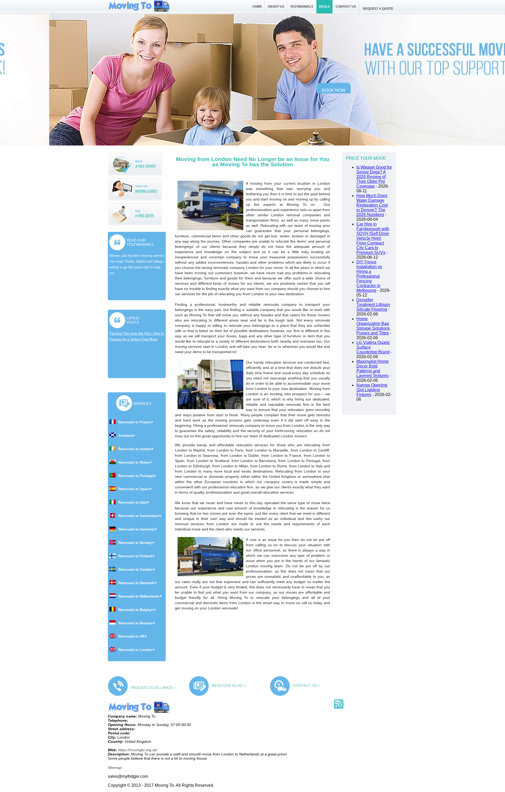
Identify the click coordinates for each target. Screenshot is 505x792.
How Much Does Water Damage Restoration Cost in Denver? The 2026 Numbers (372, 205)
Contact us (346, 6)
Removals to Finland (135, 556)
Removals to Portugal (136, 476)
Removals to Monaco (135, 623)
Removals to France (134, 422)
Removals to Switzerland (138, 516)
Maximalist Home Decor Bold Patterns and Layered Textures (372, 368)
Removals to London (135, 650)
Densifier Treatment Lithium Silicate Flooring (373, 305)
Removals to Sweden (135, 570)
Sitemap (115, 767)
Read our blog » (229, 685)
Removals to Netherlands (138, 596)
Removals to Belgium (135, 610)
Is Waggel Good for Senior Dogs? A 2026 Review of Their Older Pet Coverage (374, 176)
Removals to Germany (136, 529)
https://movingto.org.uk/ (137, 750)
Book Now (333, 90)
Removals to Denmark (136, 583)
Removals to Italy (132, 502)
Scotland (125, 436)
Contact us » (306, 685)
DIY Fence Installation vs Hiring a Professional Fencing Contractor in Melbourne (369, 276)
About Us (276, 6)
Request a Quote (378, 9)
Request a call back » (153, 687)
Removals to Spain (133, 489)
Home (257, 6)
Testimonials (301, 6)
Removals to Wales (133, 462)
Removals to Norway (135, 543)
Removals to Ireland (134, 449)
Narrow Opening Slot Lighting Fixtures (371, 390)
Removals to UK (131, 636)
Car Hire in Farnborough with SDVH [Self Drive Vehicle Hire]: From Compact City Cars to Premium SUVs (372, 238)
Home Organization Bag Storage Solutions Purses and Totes (373, 326)
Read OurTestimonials (140, 242)
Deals (324, 6)
